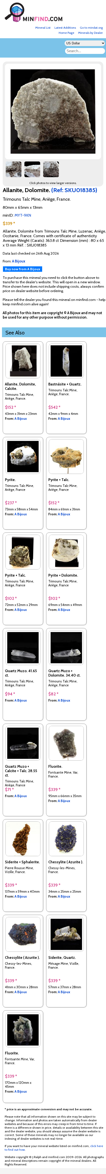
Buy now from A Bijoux (22, 269)
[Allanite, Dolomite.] (54, 158)
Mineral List (43, 27)
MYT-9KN (23, 215)
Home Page (66, 33)
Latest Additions (65, 27)
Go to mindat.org (91, 27)
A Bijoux (21, 418)
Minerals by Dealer (90, 33)
